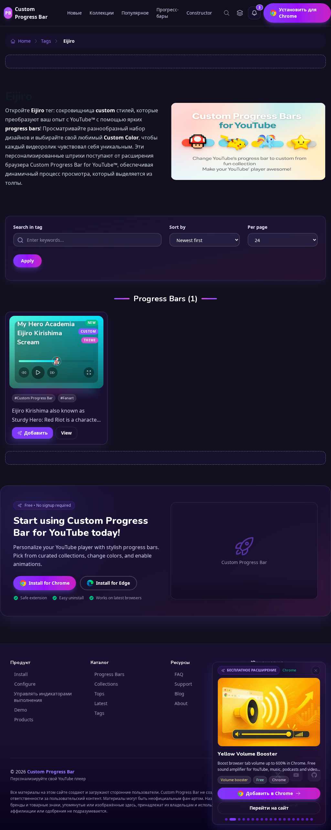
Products (23, 719)
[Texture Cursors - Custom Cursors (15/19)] (293, 819)
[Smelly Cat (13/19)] (284, 819)
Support (183, 684)
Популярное (135, 13)
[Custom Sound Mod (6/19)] (252, 819)
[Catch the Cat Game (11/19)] (275, 819)
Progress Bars (109, 674)
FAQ (179, 674)
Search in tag (27, 227)
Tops (99, 694)
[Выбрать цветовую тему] (239, 12)
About (181, 703)
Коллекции (102, 13)
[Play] (38, 372)
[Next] (52, 372)
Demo (20, 710)
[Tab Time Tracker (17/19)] (302, 819)
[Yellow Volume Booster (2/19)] (233, 819)
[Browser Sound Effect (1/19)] (226, 819)
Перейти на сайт (269, 808)
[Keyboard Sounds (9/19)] (266, 819)
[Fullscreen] (89, 372)
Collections (106, 684)
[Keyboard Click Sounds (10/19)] (271, 819)
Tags (99, 713)
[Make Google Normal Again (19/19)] (311, 819)
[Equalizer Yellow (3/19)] (239, 819)
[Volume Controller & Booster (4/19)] (243, 819)
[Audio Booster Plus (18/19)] (307, 819)
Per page (257, 227)
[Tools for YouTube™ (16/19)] (298, 819)
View (66, 433)
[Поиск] (226, 12)
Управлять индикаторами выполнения (43, 697)
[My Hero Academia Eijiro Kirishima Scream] (56, 352)
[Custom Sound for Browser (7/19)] (257, 819)
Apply (27, 261)
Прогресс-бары (167, 12)
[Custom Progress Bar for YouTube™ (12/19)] (280, 819)
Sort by (177, 227)
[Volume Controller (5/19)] (248, 819)
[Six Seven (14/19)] (289, 819)
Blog (179, 694)
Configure (25, 684)
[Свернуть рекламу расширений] (315, 670)
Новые (74, 13)
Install (21, 674)
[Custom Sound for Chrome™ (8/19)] (262, 819)
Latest (100, 703)
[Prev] (24, 372)
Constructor (199, 13)
